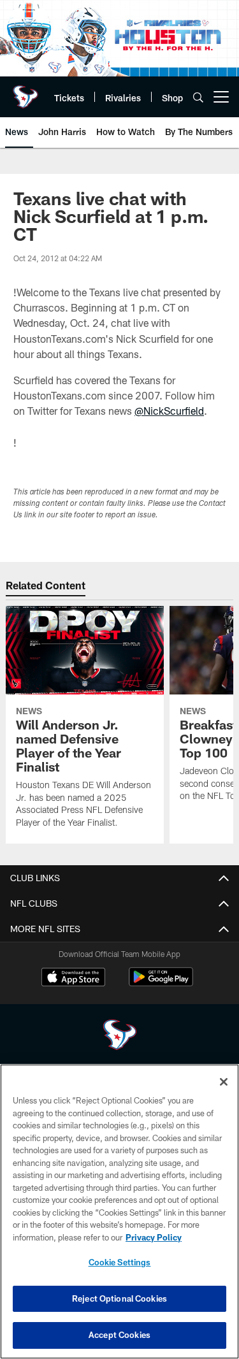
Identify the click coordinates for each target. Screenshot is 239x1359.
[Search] (198, 97)
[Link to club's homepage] (25, 92)
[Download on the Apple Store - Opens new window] (73, 978)
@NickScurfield (169, 411)
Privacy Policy (154, 1237)
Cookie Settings (120, 1262)
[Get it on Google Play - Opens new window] (161, 983)
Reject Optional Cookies (119, 1298)
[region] (119, 1211)
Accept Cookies (119, 1335)
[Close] (224, 1082)
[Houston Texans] (119, 1036)
